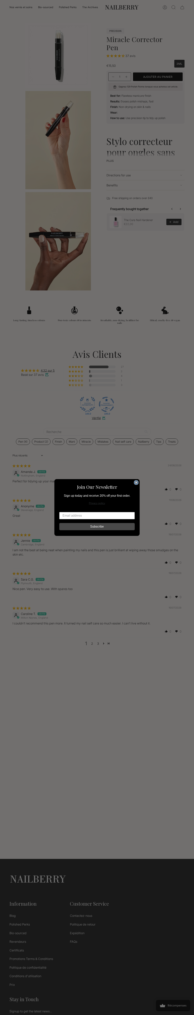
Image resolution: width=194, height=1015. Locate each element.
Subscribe (97, 526)
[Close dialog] (136, 482)
